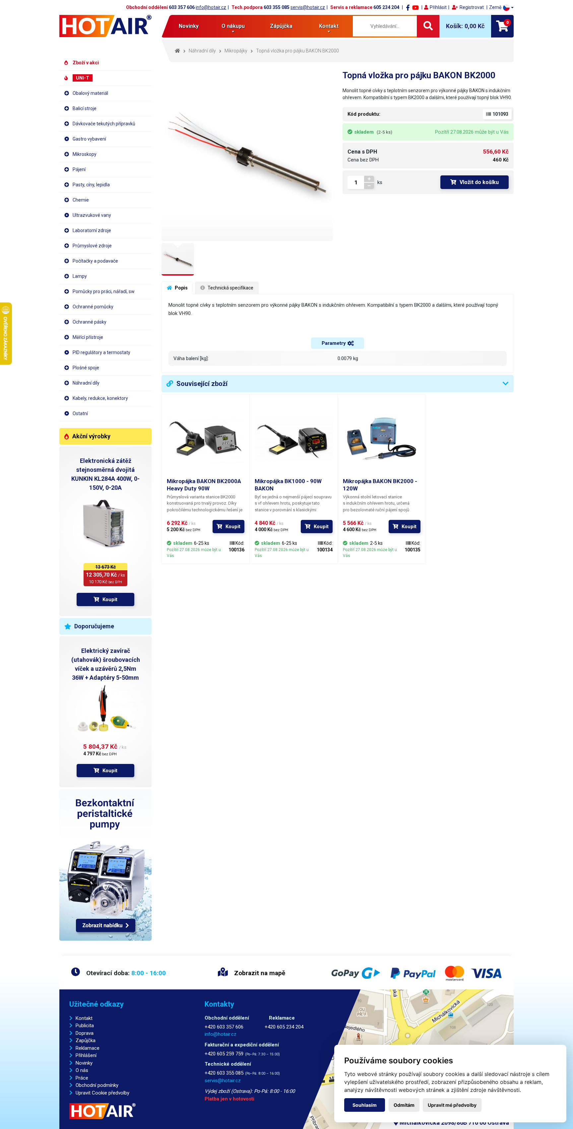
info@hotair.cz (211, 7)
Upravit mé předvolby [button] (452, 1105)
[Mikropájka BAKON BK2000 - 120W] (381, 438)
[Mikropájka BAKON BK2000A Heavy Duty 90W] (205, 438)
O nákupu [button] (233, 26)
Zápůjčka (281, 26)
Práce (82, 1078)
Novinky (189, 26)
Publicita (85, 1026)
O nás (82, 1070)
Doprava (85, 1033)
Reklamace (87, 1048)
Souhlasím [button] (364, 1105)
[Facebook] (408, 7)
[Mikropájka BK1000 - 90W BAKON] (293, 438)
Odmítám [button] (404, 1105)
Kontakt (84, 1018)
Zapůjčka (86, 1040)
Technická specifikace (230, 287)
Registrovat (472, 7)
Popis (181, 287)
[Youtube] (415, 7)
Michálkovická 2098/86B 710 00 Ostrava (453, 1122)
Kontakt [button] (329, 26)
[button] (501, 7)
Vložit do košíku (479, 182)
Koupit (109, 599)
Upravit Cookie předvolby (102, 1093)
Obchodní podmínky (97, 1085)
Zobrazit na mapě (258, 973)
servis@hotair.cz (307, 7)
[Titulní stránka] (105, 26)
